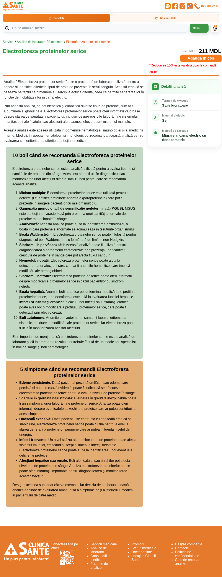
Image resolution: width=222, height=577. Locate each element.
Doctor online (141, 552)
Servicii (8, 42)
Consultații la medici (100, 558)
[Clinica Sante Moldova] (13, 6)
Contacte (182, 548)
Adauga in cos (201, 58)
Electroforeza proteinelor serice (88, 42)
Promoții (137, 544)
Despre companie (188, 544)
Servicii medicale (103, 544)
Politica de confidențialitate (187, 554)
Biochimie (55, 42)
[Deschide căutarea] (7, 28)
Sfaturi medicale (143, 548)
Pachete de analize (99, 565)
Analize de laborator (31, 42)
